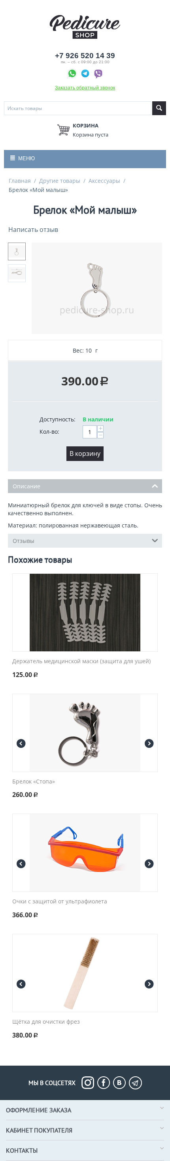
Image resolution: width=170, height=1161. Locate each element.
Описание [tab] (26, 486)
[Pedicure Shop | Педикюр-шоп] (85, 26)
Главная (20, 180)
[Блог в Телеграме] (135, 1082)
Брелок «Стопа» (33, 781)
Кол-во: (49, 431)
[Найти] (159, 108)
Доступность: (58, 419)
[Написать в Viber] (98, 74)
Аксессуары (104, 180)
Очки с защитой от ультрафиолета (59, 901)
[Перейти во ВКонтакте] (121, 1082)
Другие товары (59, 180)
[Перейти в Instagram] (89, 1082)
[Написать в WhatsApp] (72, 74)
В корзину (85, 453)
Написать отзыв (33, 229)
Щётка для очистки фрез (46, 1022)
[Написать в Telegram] (86, 74)
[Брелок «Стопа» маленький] (97, 288)
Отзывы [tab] (23, 540)
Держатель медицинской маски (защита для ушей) (81, 661)
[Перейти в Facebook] (105, 1082)
